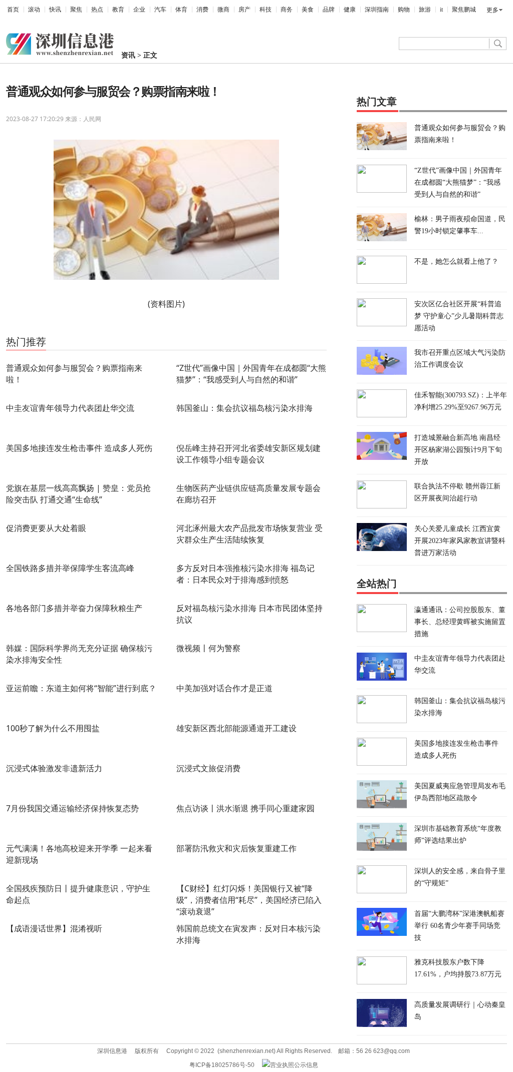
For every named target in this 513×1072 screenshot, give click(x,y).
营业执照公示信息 (294, 1064)
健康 (350, 9)
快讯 (55, 9)
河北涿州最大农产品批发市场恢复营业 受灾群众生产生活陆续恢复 (249, 533)
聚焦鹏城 (464, 9)
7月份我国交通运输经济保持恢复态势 (72, 808)
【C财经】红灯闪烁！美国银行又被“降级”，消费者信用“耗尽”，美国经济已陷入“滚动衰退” (249, 900)
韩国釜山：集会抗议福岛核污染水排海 (244, 407)
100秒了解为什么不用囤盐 (53, 728)
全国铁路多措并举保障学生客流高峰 (70, 568)
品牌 (329, 9)
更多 (492, 10)
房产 (244, 9)
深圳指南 (377, 9)
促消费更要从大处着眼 (46, 527)
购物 (404, 9)
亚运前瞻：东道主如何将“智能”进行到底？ (81, 688)
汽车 (160, 9)
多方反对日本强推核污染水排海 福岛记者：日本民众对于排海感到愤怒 (245, 574)
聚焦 (76, 9)
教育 (118, 9)
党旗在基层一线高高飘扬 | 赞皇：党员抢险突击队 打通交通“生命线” (78, 493)
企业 (139, 9)
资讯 (128, 55)
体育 (181, 9)
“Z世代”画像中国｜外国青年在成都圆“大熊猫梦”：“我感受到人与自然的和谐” (251, 373)
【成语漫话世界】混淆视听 (54, 928)
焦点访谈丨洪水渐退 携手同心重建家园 (245, 808)
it (441, 9)
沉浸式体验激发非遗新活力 (54, 768)
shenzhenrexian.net (246, 1050)
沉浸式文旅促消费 (208, 768)
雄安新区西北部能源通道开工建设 (236, 728)
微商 (223, 9)
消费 (202, 9)
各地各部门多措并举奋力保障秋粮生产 (74, 608)
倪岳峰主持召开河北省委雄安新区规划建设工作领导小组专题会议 (248, 453)
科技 (266, 9)
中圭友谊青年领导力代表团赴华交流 (70, 407)
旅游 (425, 9)
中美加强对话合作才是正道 (224, 688)
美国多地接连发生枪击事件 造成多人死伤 (79, 447)
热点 (97, 9)
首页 (13, 9)
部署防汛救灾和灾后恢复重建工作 (236, 848)
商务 (287, 9)
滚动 (34, 9)
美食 (308, 9)
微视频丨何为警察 (208, 648)
